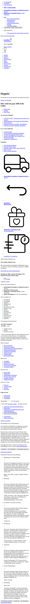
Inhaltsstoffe (7, 373)
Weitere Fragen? (8, 353)
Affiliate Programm (9, 379)
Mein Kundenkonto (9, 355)
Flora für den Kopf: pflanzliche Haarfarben (15, 125)
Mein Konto (7, 112)
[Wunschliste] (5, 49)
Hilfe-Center (7, 109)
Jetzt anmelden (7, 41)
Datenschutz (7, 408)
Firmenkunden (7, 354)
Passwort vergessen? (9, 364)
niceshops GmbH (12, 404)
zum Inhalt (6, 3)
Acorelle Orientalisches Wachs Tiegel (13, 134)
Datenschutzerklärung (21, 446)
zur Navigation (7, 2)
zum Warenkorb (8, 5)
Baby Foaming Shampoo (10, 151)
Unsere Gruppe (8, 386)
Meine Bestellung (8, 345)
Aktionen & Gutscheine (10, 351)
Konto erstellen (8, 47)
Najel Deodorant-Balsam (10, 145)
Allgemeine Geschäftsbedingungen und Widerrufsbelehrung (14, 410)
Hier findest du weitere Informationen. (10, 271)
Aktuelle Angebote (8, 378)
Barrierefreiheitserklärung (10, 412)
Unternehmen (7, 416)
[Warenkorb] (16, 51)
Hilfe (5, 17)
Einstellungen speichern (6, 601)
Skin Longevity (8, 122)
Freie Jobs (6, 389)
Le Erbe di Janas (8, 132)
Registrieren (7, 362)
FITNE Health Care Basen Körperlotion (14, 133)
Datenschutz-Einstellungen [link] (10, 414)
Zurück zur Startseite (6, 100)
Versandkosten (10, 21)
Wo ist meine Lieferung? (10, 365)
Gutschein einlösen (8, 367)
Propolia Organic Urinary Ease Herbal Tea (14, 148)
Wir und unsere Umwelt (10, 376)
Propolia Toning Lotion (10, 146)
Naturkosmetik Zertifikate (10, 375)
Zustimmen (3, 449)
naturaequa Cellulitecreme (10, 139)
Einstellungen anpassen (22, 449)
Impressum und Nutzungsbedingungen (13, 406)
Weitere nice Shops (9, 418)
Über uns (6, 385)
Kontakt (9, 24)
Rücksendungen (11, 20)
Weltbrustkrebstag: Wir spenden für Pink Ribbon (16, 121)
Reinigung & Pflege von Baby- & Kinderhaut (15, 124)
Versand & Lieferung (9, 347)
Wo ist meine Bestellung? (13, 18)
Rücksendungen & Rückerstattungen (13, 348)
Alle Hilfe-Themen (12, 26)
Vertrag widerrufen (5, 420)
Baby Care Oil (7, 149)
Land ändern (16, 401)
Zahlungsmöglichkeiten (13, 23)
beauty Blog (7, 372)
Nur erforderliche (12, 449)
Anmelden (6, 361)
